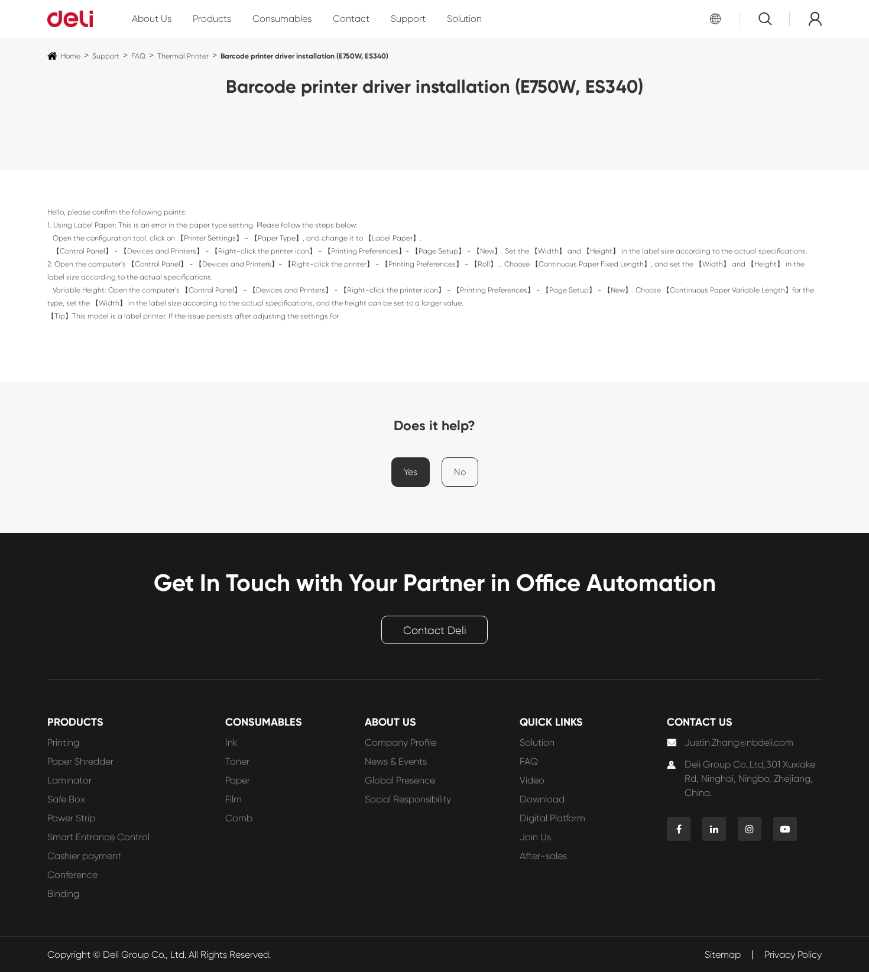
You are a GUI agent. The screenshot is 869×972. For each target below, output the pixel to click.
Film (233, 799)
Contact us (699, 722)
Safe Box (66, 799)
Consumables (282, 18)
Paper (237, 780)
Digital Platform (552, 818)
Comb (238, 818)
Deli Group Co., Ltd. (144, 954)
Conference (72, 874)
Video (532, 780)
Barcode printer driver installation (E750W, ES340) (304, 55)
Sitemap (723, 954)
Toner (237, 761)
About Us (151, 18)
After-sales (543, 856)
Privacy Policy (793, 954)
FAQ (138, 56)
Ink (231, 742)
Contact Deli (434, 630)
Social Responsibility (408, 799)
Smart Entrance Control (98, 837)
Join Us (535, 837)
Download (542, 799)
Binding (63, 893)
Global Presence (400, 780)
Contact (351, 18)
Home (70, 56)
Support (408, 18)
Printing (63, 742)
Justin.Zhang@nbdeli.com (739, 742)
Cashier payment (84, 856)
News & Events (396, 761)
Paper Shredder (80, 761)
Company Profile (400, 742)
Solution (464, 18)
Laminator (69, 780)
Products (212, 18)
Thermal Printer (183, 56)
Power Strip (71, 818)
